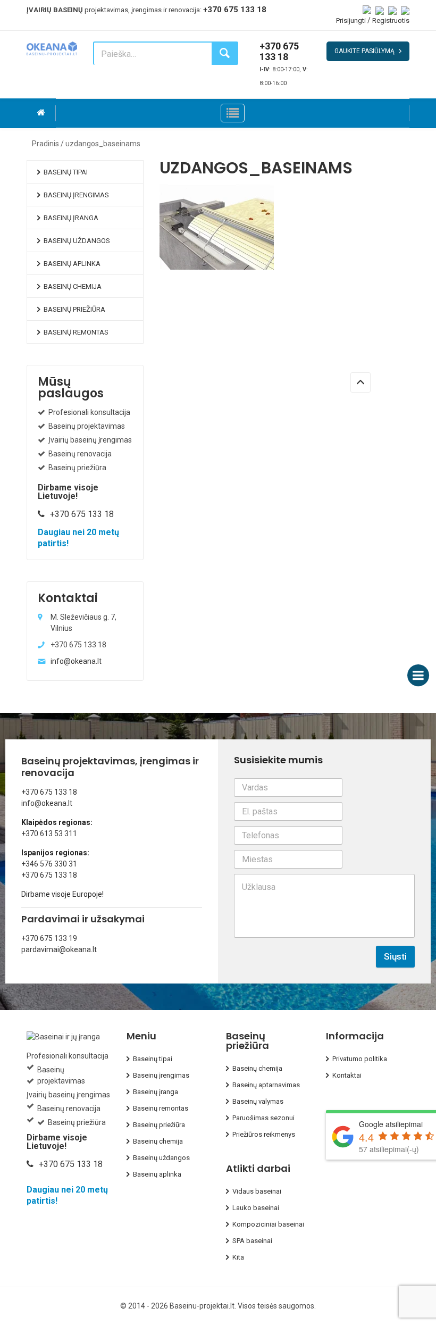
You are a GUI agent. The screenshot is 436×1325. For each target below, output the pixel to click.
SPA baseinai (252, 1241)
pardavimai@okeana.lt (59, 949)
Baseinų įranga (71, 218)
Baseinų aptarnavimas (266, 1085)
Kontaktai (347, 1075)
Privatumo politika (359, 1059)
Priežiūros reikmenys (263, 1134)
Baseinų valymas (257, 1101)
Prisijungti (351, 20)
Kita (238, 1257)
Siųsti (395, 956)
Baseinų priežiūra (74, 309)
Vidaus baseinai (256, 1191)
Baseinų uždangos (77, 241)
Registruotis (390, 20)
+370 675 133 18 (234, 9)
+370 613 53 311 (49, 833)
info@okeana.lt (76, 661)
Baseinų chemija (73, 286)
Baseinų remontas (76, 332)
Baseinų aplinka (72, 264)
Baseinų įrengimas (76, 195)
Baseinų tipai (66, 172)
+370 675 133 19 (49, 938)
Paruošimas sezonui (263, 1118)
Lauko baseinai (255, 1208)
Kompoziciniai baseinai (268, 1224)
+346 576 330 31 (49, 864)
